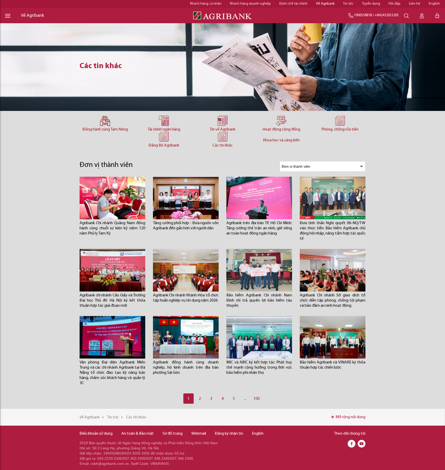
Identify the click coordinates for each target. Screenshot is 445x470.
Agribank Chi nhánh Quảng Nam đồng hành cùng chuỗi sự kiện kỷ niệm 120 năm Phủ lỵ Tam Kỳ (112, 228)
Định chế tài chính (293, 4)
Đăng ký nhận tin (229, 434)
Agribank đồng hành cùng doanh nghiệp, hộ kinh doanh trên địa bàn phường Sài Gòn (186, 367)
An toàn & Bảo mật (137, 434)
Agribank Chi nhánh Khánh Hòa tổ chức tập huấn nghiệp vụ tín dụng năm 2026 (186, 298)
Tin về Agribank (222, 129)
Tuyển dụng (371, 4)
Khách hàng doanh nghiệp (250, 4)
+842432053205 (387, 15)
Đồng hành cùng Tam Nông (105, 129)
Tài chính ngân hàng (164, 129)
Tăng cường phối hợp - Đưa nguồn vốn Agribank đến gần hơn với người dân (186, 225)
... (245, 399)
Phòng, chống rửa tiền (339, 129)
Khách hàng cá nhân (205, 4)
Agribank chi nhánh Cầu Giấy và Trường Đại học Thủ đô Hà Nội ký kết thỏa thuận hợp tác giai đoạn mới (112, 300)
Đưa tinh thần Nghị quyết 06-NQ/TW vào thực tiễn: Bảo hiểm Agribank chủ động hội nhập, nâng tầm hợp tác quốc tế (332, 231)
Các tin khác (222, 145)
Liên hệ (414, 4)
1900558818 (363, 15)
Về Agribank (325, 4)
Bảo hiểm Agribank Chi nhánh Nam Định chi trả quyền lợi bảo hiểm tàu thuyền (259, 300)
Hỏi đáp (394, 4)
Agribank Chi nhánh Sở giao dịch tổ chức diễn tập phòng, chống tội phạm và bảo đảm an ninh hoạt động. (332, 300)
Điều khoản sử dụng (96, 434)
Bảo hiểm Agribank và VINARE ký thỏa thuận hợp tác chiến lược (332, 365)
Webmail (198, 434)
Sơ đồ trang (172, 434)
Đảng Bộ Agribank (164, 145)
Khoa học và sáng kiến (281, 140)
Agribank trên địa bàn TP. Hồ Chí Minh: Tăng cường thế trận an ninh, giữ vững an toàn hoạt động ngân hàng (259, 228)
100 (256, 399)
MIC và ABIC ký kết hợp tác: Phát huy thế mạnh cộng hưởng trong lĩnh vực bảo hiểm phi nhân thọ (259, 367)
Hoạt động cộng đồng (281, 129)
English (434, 4)
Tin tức (348, 4)
